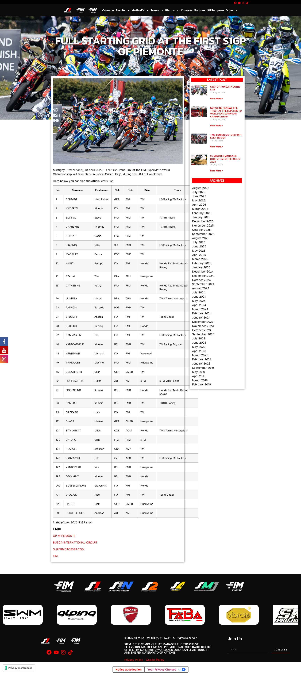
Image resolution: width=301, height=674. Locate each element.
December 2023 (203, 321)
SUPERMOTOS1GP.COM (68, 549)
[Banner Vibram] (185, 615)
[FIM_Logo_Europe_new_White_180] (235, 586)
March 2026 (200, 208)
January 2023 (201, 363)
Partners (200, 10)
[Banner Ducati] (77, 615)
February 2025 (201, 263)
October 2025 (201, 229)
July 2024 (198, 292)
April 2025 (199, 254)
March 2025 (200, 259)
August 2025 (200, 238)
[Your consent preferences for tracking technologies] (19, 668)
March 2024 (200, 309)
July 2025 (198, 242)
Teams (155, 10)
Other (229, 10)
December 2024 (203, 271)
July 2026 (198, 192)
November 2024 (203, 275)
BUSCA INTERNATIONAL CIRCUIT (75, 542)
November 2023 (203, 326)
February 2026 (201, 213)
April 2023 (199, 351)
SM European (215, 10)
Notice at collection (128, 669)
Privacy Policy (133, 659)
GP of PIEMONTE (64, 536)
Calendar (108, 10)
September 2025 (203, 234)
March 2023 (200, 355)
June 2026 (199, 196)
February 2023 (201, 359)
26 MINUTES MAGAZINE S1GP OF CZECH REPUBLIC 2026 (225, 159)
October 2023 (201, 330)
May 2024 (199, 300)
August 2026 (200, 188)
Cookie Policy (155, 659)
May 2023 (199, 347)
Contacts (187, 10)
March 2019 (200, 380)
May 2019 (198, 372)
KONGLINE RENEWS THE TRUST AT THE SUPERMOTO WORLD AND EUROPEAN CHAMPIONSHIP (226, 112)
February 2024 (201, 313)
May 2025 (199, 250)
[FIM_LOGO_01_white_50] (64, 586)
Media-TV (138, 10)
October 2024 (201, 280)
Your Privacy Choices (161, 669)
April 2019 (199, 376)
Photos (170, 10)
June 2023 (199, 342)
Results (120, 10)
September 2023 (203, 334)
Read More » (216, 98)
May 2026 (199, 200)
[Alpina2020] (23, 615)
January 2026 (201, 217)
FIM (55, 556)
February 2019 (201, 384)
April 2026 (199, 204)
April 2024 (199, 305)
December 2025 (203, 221)
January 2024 (201, 317)
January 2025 (201, 267)
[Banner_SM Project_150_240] (239, 615)
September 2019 (203, 367)
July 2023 (198, 338)
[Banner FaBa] (131, 615)
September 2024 (203, 284)
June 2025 (199, 246)
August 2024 (200, 288)
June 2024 (199, 296)
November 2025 (203, 225)
